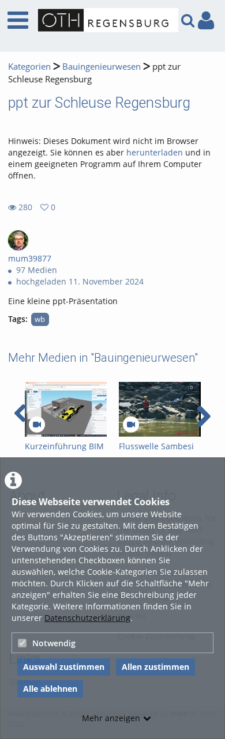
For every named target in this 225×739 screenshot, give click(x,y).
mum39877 (29, 258)
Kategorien (29, 66)
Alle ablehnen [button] (50, 688)
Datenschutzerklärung (87, 617)
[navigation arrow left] (20, 413)
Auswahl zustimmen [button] (63, 666)
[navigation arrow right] (203, 416)
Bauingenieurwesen (101, 66)
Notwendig (54, 643)
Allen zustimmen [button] (155, 666)
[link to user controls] (205, 20)
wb (40, 319)
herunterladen (154, 152)
